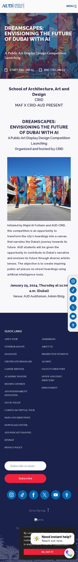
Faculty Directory (53, 369)
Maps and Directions (17, 417)
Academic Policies (15, 376)
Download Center (16, 425)
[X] (44, 494)
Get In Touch (12, 402)
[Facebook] (33, 494)
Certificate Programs (18, 361)
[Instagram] (73, 281)
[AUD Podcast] (66, 494)
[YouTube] (55, 494)
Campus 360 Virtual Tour (20, 410)
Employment (50, 387)
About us (47, 346)
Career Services (14, 369)
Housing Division (15, 384)
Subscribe (25, 478)
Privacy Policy (13, 447)
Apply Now (11, 339)
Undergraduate (14, 346)
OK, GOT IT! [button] (47, 552)
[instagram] (11, 494)
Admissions (48, 339)
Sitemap (9, 440)
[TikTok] (22, 494)
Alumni (46, 361)
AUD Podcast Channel (18, 432)
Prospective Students (55, 354)
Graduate (11, 354)
